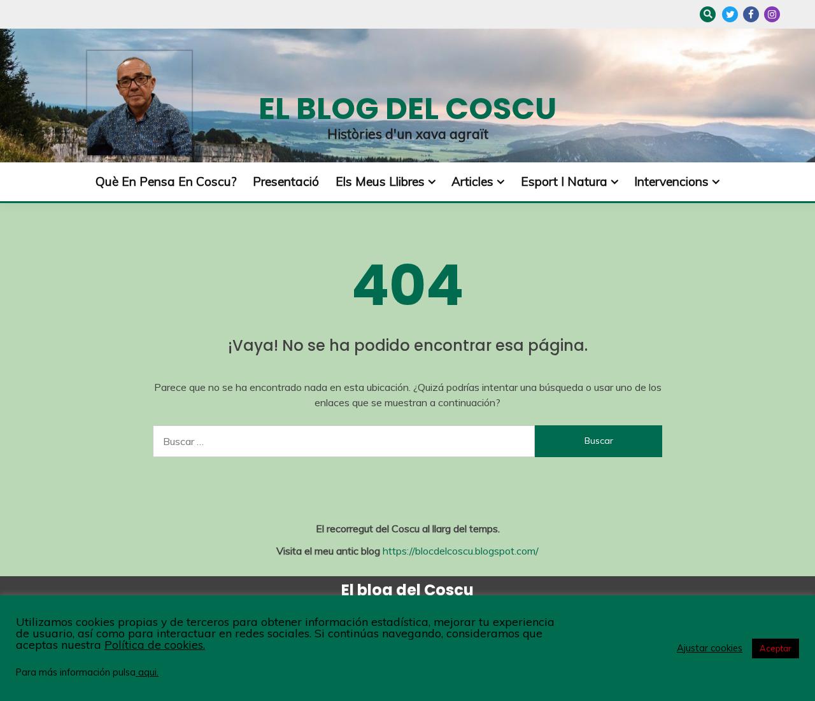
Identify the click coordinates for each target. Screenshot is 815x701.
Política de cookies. (154, 644)
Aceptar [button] (775, 648)
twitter (730, 14)
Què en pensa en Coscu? (166, 181)
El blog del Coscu (407, 108)
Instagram (772, 14)
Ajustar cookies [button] (709, 648)
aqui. (147, 672)
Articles (472, 181)
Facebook (751, 14)
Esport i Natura (564, 181)
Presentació (286, 181)
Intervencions (671, 181)
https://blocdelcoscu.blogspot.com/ (461, 550)
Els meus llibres (380, 181)
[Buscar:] (344, 441)
